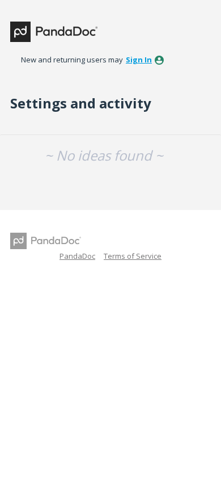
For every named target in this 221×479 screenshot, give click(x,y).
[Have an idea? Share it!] (53, 32)
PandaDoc (77, 256)
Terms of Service (133, 256)
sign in (139, 59)
